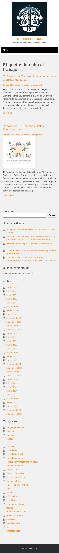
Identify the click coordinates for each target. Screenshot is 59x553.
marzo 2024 (12, 398)
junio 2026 (11, 295)
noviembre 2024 (14, 368)
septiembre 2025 (14, 329)
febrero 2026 (12, 310)
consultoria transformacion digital (22, 462)
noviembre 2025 (14, 322)
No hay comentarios (22, 85)
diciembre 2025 (13, 318)
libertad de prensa (14, 515)
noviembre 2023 (14, 414)
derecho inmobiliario (15, 477)
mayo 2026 (11, 299)
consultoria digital (14, 454)
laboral (9, 508)
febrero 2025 (12, 356)
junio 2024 (11, 387)
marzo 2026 (12, 306)
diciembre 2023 (13, 410)
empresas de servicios (17, 485)
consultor (10, 446)
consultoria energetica (16, 458)
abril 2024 (10, 394)
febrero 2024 (12, 402)
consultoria (11, 450)
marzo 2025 (12, 352)
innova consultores (15, 504)
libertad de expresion (16, 511)
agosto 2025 (12, 333)
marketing (11, 519)
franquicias (11, 492)
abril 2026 (10, 302)
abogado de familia (15, 427)
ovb (8, 527)
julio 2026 (10, 291)
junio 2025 (11, 341)
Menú (5, 50)
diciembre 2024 (13, 364)
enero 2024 (11, 406)
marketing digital (13, 523)
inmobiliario (11, 500)
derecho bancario (14, 465)
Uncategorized (36, 85)
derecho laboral (13, 481)
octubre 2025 (12, 325)
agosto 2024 (12, 379)
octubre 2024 (12, 371)
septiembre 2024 (14, 375)
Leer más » (8, 113)
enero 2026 (11, 314)
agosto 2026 (12, 287)
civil (8, 442)
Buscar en (8, 211)
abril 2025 (10, 348)
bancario (10, 439)
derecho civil (12, 469)
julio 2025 (10, 337)
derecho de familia (15, 473)
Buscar (52, 215)
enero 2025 (11, 360)
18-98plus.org (29, 39)
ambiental (10, 431)
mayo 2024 (11, 391)
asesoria (10, 435)
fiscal (8, 488)
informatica (11, 496)
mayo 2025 (11, 345)
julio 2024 (10, 383)
